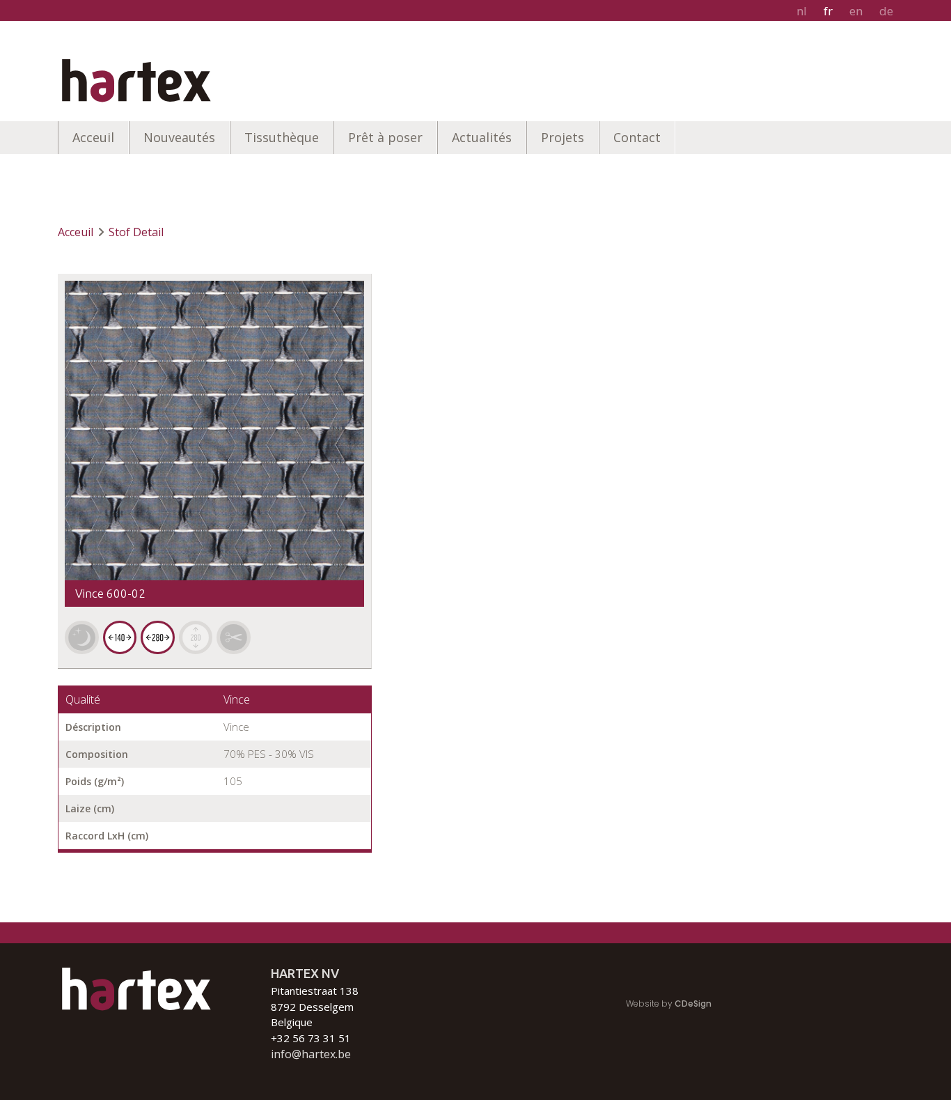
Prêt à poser (385, 137)
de (886, 11)
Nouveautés (179, 137)
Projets (562, 137)
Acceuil (93, 137)
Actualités (482, 137)
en (856, 11)
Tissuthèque (281, 137)
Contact (637, 137)
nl (801, 11)
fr (828, 11)
